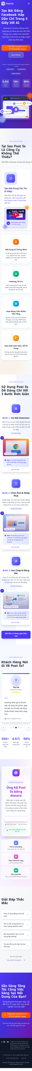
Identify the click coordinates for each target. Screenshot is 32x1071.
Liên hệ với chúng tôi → (15, 963)
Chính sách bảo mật (12, 1061)
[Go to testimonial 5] (20, 730)
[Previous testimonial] (3, 730)
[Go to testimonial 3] (15, 730)
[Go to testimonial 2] (13, 730)
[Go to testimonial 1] (11, 730)
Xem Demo (16, 55)
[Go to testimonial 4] (18, 730)
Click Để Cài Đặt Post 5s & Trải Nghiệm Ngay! (17, 47)
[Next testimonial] (28, 730)
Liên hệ (24, 1061)
